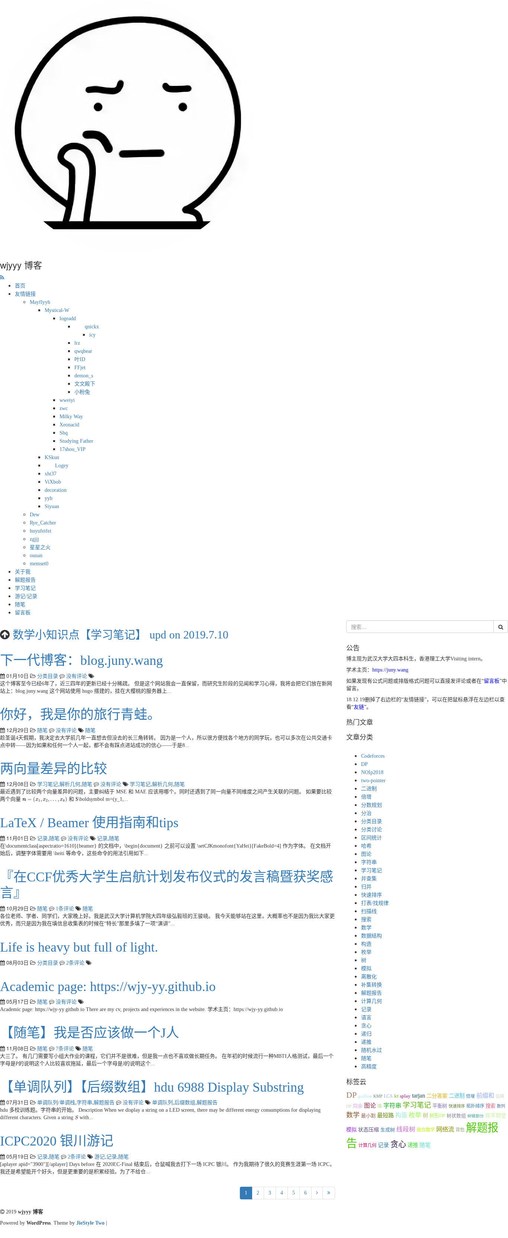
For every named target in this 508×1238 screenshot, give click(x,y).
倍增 (366, 797)
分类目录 (47, 676)
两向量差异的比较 (53, 768)
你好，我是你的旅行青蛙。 (80, 714)
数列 (501, 1106)
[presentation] (44, 799)
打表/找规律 (375, 903)
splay (405, 1096)
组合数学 (426, 1130)
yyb (48, 498)
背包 (460, 1130)
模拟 (366, 968)
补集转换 (371, 985)
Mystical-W (57, 310)
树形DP (437, 1115)
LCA (388, 1096)
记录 (42, 838)
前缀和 (485, 1095)
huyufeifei (40, 531)
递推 (366, 1042)
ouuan (36, 555)
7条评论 (65, 1049)
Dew (34, 514)
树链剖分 (475, 1116)
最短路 (385, 1115)
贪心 (366, 1026)
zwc (64, 408)
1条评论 (65, 909)
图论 (366, 854)
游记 (99, 1157)
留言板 (22, 612)
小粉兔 (82, 392)
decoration (56, 490)
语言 (366, 1017)
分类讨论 (371, 829)
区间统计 (371, 838)
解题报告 (25, 580)
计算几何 (371, 1001)
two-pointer (373, 780)
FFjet (80, 367)
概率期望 (495, 1115)
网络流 (445, 1129)
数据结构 (371, 936)
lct (396, 1096)
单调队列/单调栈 (56, 1102)
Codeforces (373, 756)
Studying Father (76, 441)
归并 (366, 887)
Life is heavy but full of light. (79, 947)
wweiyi (67, 400)
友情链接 (25, 294)
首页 (20, 286)
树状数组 (456, 1115)
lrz (77, 343)
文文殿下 (84, 384)
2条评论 (75, 963)
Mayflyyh (40, 302)
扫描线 (369, 911)
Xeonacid (69, 425)
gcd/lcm (365, 1096)
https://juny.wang (390, 670)
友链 (359, 707)
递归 (366, 1034)
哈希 (366, 846)
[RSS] (2, 277)
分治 (366, 813)
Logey (62, 465)
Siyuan (52, 506)
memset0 (39, 563)
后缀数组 (184, 1102)
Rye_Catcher (43, 523)
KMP (377, 1096)
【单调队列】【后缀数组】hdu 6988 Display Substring (152, 1087)
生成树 (387, 1130)
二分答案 (437, 1096)
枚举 (366, 952)
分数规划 (371, 805)
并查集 (369, 878)
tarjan (418, 1095)
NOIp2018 (372, 772)
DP (364, 764)
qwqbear (83, 351)
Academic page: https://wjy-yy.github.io (108, 986)
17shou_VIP (73, 449)
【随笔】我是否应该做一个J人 (89, 1033)
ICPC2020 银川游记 (56, 1141)
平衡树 (440, 1106)
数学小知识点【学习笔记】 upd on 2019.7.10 (120, 634)
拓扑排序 (475, 1106)
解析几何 (70, 784)
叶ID (79, 359)
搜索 (366, 919)
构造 (366, 944)
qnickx (91, 326)
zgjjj (34, 539)
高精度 (369, 1066)
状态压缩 (368, 1130)
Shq (64, 433)
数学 (366, 927)
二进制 (369, 789)
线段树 (405, 1129)
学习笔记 (25, 588)
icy (92, 335)
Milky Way (71, 416)
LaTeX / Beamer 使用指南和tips (89, 822)
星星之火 (40, 547)
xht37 (51, 474)
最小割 (368, 1115)
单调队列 (162, 1102)
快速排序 (371, 895)
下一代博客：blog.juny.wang (81, 660)
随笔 (20, 604)
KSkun (52, 457)
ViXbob (53, 482)
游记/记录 (26, 596)
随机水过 (371, 1050)
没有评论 (76, 676)
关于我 (22, 572)
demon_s (83, 375)
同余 (358, 1106)
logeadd (68, 318)
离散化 (369, 976)
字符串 (84, 1102)
